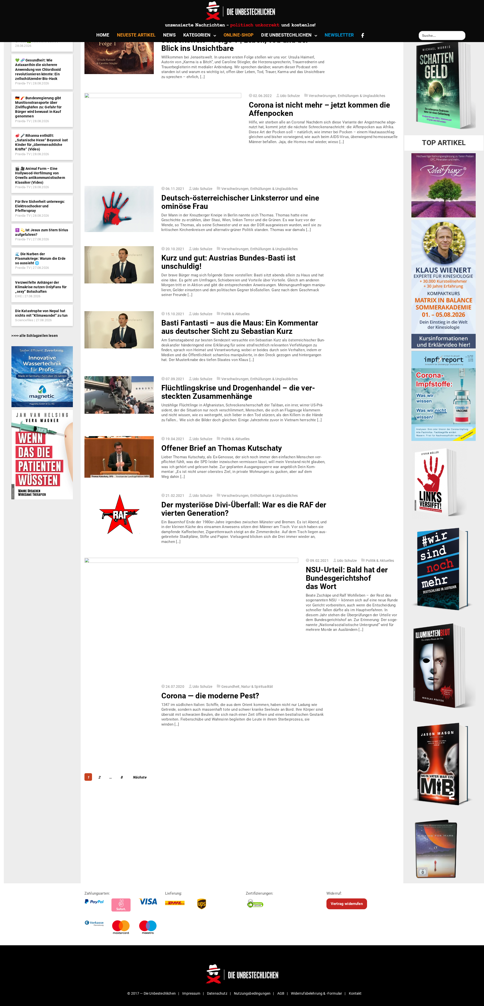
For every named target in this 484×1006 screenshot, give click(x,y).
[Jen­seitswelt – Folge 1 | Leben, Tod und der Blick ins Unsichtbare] (119, 51)
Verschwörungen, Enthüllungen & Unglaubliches (347, 96)
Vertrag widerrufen (347, 903)
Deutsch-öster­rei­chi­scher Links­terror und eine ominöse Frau (240, 202)
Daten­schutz (217, 993)
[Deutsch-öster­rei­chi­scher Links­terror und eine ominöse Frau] (119, 209)
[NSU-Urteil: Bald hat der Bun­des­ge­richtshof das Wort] (191, 618)
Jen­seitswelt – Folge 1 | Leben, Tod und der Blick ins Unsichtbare (235, 44)
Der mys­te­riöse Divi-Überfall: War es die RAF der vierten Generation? (243, 508)
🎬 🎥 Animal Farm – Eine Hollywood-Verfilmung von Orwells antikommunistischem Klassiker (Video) (40, 175)
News (169, 35)
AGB (280, 993)
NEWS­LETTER (339, 35)
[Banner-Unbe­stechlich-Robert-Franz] (443, 185)
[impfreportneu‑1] (443, 396)
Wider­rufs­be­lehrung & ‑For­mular (316, 993)
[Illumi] (443, 666)
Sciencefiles (24, 320)
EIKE (18, 296)
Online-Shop (239, 35)
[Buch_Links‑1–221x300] (439, 481)
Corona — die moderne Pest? (210, 695)
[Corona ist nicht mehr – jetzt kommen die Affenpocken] (162, 136)
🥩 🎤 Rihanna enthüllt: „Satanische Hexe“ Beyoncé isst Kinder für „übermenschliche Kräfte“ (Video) (41, 142)
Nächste (139, 777)
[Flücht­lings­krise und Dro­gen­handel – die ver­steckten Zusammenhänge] (119, 395)
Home (102, 35)
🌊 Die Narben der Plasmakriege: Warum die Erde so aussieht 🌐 (40, 258)
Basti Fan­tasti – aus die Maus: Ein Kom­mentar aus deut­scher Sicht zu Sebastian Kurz (239, 327)
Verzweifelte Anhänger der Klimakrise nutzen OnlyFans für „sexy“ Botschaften (41, 287)
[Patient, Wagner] (42, 454)
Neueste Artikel (136, 35)
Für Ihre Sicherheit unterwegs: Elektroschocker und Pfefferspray (40, 206)
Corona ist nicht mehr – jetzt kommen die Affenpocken (319, 109)
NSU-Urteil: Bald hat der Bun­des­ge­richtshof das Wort (347, 578)
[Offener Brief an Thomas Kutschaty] (119, 457)
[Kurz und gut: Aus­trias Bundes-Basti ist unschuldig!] (119, 265)
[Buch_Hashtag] (443, 569)
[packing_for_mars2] (443, 847)
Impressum (191, 993)
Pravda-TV (22, 83)
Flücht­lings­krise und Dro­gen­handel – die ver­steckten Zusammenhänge (238, 392)
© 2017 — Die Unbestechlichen (151, 993)
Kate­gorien (196, 35)
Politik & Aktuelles (235, 314)
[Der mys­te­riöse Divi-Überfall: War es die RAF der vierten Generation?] (119, 514)
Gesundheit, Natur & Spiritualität (247, 687)
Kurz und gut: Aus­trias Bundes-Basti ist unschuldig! (228, 262)
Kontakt (355, 993)
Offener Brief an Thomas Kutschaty (221, 448)
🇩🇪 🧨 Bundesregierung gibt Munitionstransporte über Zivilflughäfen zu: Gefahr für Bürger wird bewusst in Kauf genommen (38, 107)
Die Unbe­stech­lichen (286, 35)
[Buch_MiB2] (443, 763)
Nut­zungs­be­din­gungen (252, 993)
